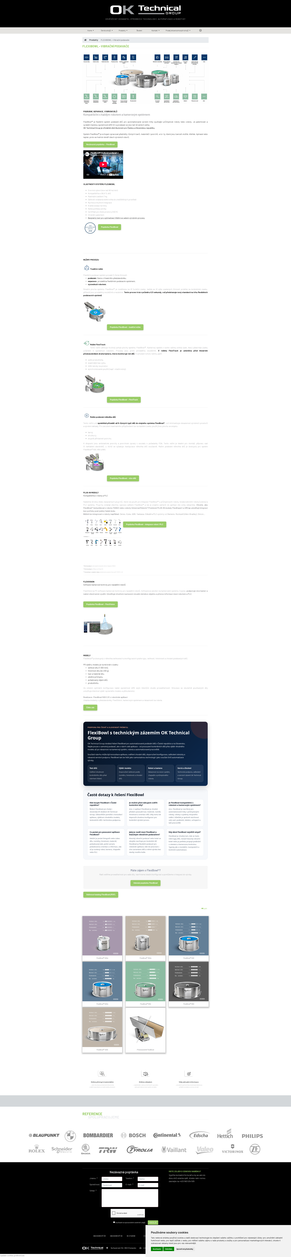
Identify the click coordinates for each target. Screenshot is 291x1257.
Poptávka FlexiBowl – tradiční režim (125, 327)
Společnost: (95, 1184)
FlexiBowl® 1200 (102, 1050)
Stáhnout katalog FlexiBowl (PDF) (100, 895)
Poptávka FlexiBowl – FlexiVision (100, 604)
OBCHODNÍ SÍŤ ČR (99, 1236)
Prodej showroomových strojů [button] (177, 30)
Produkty (93, 40)
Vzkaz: (93, 1190)
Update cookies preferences (12, 1255)
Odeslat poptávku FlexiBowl (145, 883)
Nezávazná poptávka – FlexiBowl (100, 144)
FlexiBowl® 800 (188, 1004)
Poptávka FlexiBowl (109, 227)
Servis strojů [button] (106, 30)
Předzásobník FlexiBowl (145, 1050)
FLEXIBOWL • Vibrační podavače (115, 40)
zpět (205, 908)
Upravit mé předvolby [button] (184, 1249)
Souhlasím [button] (157, 1249)
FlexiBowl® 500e (102, 1004)
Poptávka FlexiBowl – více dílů (123, 478)
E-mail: (129, 1184)
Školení (139, 30)
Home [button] (89, 30)
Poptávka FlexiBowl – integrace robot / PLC (144, 524)
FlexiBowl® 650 (145, 1004)
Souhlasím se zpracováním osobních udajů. (130, 1222)
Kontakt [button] (155, 30)
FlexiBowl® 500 (188, 958)
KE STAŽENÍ (131, 1236)
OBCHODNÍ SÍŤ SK (116, 1236)
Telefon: (130, 1178)
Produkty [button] (122, 30)
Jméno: (94, 1178)
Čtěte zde (90, 707)
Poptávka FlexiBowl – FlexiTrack (124, 400)
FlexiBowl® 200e (102, 958)
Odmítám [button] (168, 1249)
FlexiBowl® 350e (145, 958)
